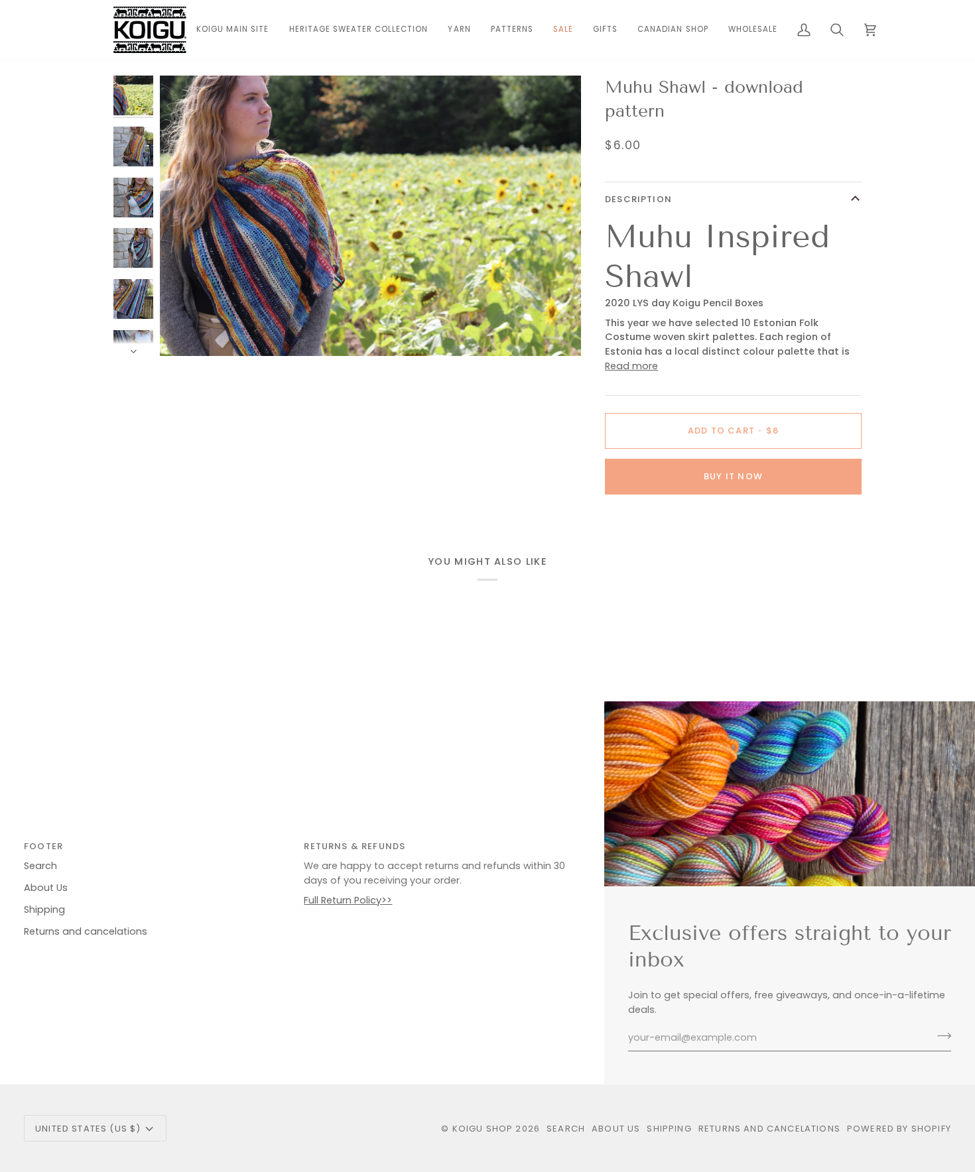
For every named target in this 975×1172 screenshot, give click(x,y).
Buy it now (733, 476)
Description (638, 199)
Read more (631, 366)
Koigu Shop (482, 1128)
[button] (459, 30)
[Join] (940, 1036)
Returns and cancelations (85, 931)
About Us (46, 887)
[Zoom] (370, 216)
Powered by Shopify (899, 1128)
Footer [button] (43, 846)
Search (40, 865)
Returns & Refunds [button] (354, 846)
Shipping (44, 909)
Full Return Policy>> (348, 900)
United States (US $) (88, 1128)
